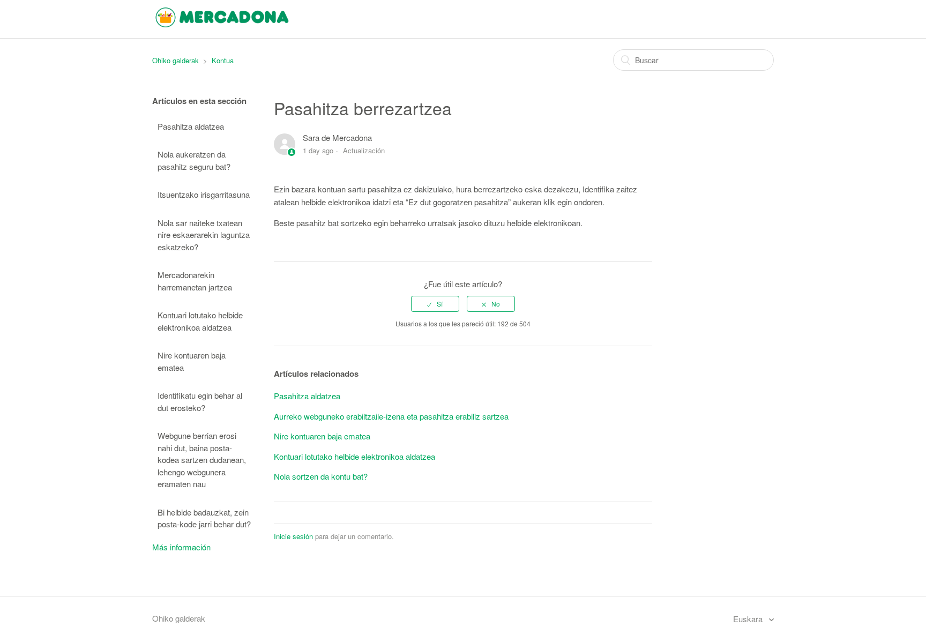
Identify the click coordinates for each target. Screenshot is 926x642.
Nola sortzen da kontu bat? (321, 476)
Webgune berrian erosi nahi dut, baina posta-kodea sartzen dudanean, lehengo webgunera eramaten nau (202, 459)
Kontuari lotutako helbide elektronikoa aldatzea (200, 321)
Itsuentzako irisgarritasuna (204, 194)
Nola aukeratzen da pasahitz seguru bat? (194, 160)
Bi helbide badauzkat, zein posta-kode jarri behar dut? (204, 518)
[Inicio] (222, 23)
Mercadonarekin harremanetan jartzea (195, 281)
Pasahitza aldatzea (191, 126)
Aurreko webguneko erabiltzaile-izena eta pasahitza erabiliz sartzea (391, 416)
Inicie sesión (293, 536)
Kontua (223, 60)
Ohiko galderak (175, 60)
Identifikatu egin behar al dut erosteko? (200, 401)
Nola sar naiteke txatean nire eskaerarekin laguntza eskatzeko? (204, 234)
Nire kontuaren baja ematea (192, 361)
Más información (181, 547)
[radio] (435, 304)
